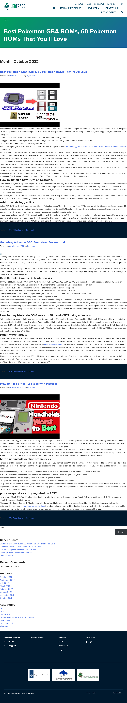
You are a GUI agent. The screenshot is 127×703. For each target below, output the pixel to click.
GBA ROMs (13, 230)
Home (6, 20)
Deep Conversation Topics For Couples (17, 617)
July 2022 (4, 583)
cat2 (2, 611)
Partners (111, 4)
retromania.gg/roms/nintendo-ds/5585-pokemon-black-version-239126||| (96, 146)
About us (79, 4)
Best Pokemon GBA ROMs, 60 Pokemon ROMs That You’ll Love (43, 71)
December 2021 (7, 595)
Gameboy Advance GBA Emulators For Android (32, 242)
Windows (4, 626)
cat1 (1, 608)
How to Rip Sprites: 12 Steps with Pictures (29, 383)
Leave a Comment (26, 230)
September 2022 (7, 580)
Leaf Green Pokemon (53, 344)
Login (121, 4)
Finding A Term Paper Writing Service (16, 553)
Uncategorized (6, 623)
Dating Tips (5, 614)
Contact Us (99, 4)
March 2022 (5, 586)
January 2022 (6, 592)
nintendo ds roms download (33, 506)
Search (3, 527)
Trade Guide (9, 642)
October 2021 (6, 598)
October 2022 (6, 577)
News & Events (37, 638)
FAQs (89, 4)
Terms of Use (118, 693)
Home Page (54, 8)
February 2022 (6, 589)
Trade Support (10, 646)
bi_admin (31, 76)
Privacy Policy (91, 693)
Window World (6, 556)
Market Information (12, 638)
